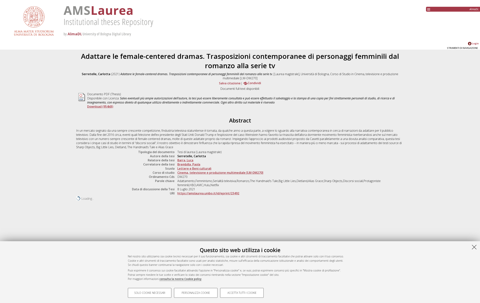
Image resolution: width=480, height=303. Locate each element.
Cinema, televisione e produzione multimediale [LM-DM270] (220, 173)
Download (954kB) (100, 106)
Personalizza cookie (196, 293)
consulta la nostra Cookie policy (180, 279)
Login (475, 43)
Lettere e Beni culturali (194, 168)
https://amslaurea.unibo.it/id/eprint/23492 (208, 193)
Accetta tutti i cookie (241, 293)
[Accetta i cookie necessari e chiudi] (474, 247)
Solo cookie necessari (149, 293)
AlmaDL (474, 9)
